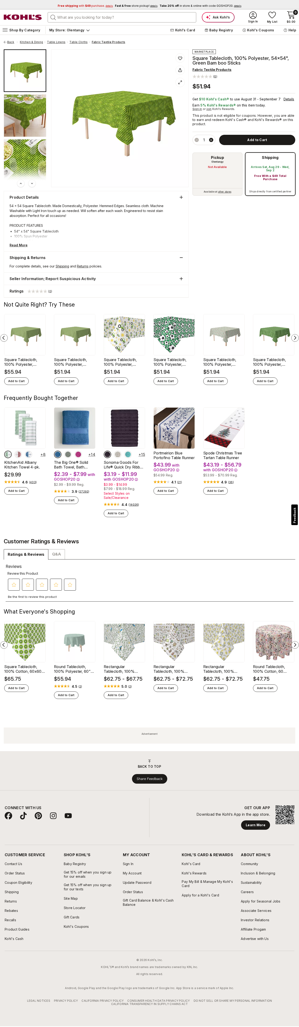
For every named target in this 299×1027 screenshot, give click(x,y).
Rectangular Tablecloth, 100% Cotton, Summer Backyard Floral (218, 669)
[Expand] (180, 82)
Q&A (56, 554)
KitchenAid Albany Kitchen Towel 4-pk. (22, 464)
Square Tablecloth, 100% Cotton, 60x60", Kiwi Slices (24, 669)
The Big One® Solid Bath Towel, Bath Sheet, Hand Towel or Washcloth (73, 464)
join (209, 109)
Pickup (217, 157)
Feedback (294, 515)
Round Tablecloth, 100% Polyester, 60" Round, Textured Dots (73, 669)
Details (289, 99)
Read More (19, 245)
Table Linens (56, 42)
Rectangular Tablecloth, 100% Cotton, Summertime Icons (171, 669)
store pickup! (136, 5)
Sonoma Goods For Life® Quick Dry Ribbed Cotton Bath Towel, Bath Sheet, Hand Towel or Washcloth (124, 464)
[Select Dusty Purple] (107, 454)
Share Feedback (150, 779)
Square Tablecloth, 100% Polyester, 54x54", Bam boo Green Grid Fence (269, 362)
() (33, 482)
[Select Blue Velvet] (28, 454)
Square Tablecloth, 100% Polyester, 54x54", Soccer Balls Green (172, 362)
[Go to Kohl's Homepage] (23, 17)
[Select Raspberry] (78, 454)
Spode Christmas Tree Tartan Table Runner (222, 455)
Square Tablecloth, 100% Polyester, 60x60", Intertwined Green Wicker (21, 362)
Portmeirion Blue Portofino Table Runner (174, 455)
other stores (224, 191)
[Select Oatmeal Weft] (117, 454)
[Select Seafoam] (128, 454)
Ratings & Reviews (26, 554)
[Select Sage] (68, 454)
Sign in (197, 109)
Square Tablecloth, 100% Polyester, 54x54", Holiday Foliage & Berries (219, 362)
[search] (53, 17)
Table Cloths (78, 42)
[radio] (217, 174)
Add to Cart (16, 381)
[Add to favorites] (180, 58)
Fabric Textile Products (108, 42)
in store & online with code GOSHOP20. (200, 5)
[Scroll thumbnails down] (32, 183)
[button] (204, 76)
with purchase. (85, 5)
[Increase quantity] (211, 140)
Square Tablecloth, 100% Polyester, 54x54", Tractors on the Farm (122, 362)
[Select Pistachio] (8, 454)
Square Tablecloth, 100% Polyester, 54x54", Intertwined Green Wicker (71, 362)
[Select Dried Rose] (18, 454)
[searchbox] (122, 17)
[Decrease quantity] (197, 140)
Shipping (270, 157)
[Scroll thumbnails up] (21, 183)
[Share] (180, 70)
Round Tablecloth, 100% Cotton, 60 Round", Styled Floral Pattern (271, 669)
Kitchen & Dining (31, 42)
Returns (83, 266)
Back (12, 42)
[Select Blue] (57, 454)
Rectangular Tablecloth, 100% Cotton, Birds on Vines (123, 669)
